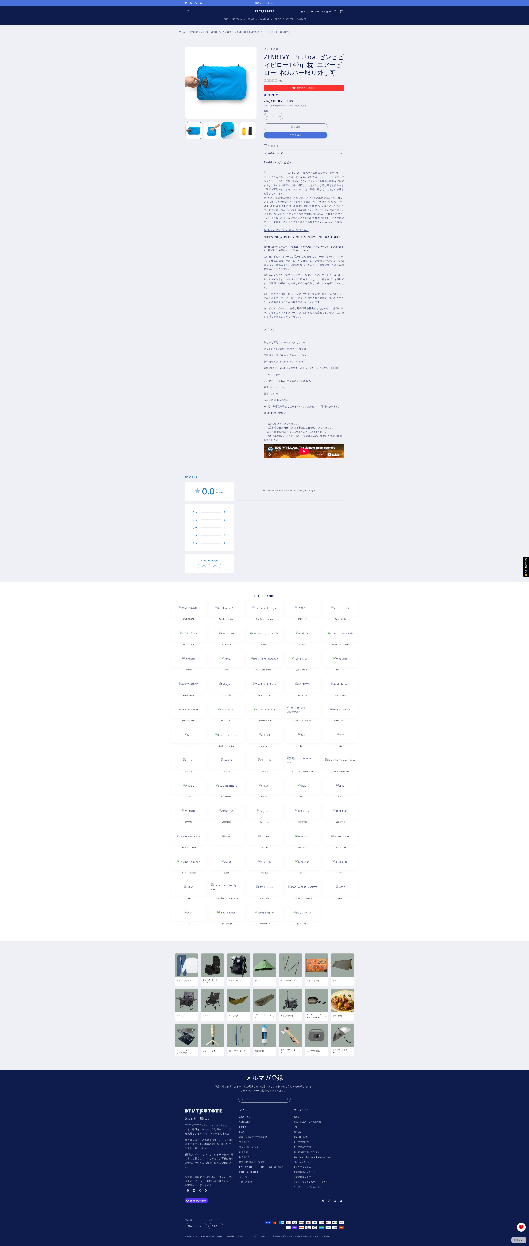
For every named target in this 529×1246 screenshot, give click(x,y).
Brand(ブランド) (199, 32)
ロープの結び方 (301, 1142)
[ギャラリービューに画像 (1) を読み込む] (194, 130)
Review (298, 1132)
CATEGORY (244, 1122)
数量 (266, 111)
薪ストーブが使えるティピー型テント (312, 1182)
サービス (243, 1177)
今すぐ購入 (295, 135)
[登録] (287, 1099)
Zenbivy (284, 32)
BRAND (242, 1127)
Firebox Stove (302, 1162)
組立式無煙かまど (302, 1177)
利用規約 (243, 1152)
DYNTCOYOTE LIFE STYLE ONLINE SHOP (261, 1167)
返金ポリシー (245, 1142)
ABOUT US (244, 1117)
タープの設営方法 (302, 1147)
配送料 (273, 106)
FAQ (296, 1127)
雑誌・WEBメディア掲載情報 (253, 1137)
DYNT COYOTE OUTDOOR (203, 1236)
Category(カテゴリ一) (223, 32)
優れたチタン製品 (302, 1167)
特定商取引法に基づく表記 (252, 1162)
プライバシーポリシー (250, 1147)
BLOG (242, 1132)
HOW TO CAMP (301, 1137)
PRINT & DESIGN (248, 1172)
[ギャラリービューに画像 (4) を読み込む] (247, 130)
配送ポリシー (245, 1157)
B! (277, 95)
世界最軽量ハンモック (304, 1172)
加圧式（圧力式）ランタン (306, 1152)
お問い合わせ (245, 1182)
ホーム (182, 32)
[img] (270, 80)
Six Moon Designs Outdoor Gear (313, 1157)
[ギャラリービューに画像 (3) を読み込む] (229, 130)
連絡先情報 (326, 1236)
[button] (188, 11)
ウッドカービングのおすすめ (308, 1187)
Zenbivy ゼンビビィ (278, 162)
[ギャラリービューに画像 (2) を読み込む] (211, 130)
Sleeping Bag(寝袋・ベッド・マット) (257, 32)
